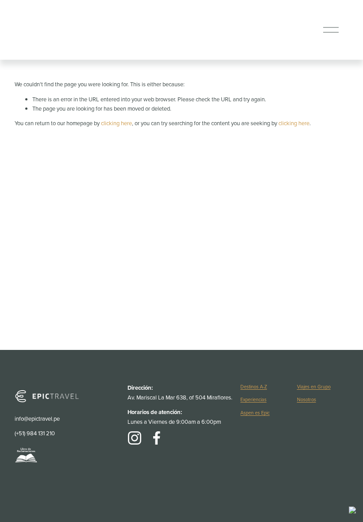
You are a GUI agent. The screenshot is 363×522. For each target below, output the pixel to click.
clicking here (116, 123)
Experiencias (253, 399)
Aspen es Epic (255, 412)
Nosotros (306, 399)
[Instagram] (134, 438)
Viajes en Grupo (314, 386)
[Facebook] (157, 438)
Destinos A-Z (253, 386)
